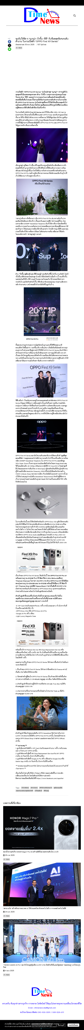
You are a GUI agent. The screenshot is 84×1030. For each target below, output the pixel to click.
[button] (74, 15)
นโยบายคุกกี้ (53, 1026)
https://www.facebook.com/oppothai (50, 778)
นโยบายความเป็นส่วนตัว (39, 1026)
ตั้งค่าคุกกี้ (61, 1025)
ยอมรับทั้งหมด (73, 1025)
